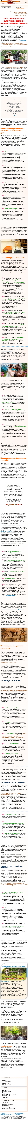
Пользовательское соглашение (18, 1114)
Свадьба (6, 1087)
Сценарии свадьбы (7, 1095)
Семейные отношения (8, 1108)
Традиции (5, 1097)
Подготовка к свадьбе (8, 1093)
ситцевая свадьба (6, 1006)
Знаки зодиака (6, 1081)
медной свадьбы (6, 531)
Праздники (5, 1105)
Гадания (4, 1080)
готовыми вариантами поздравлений (12, 609)
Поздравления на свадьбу (10, 1094)
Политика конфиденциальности (6, 1114)
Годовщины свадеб (8, 1104)
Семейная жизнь (9, 1100)
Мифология (5, 1083)
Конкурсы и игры (7, 1091)
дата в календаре (6, 351)
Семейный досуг (7, 1107)
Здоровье (5, 1102)
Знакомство (7, 1078)
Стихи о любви (6, 1084)
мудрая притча (10, 595)
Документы (5, 1090)
